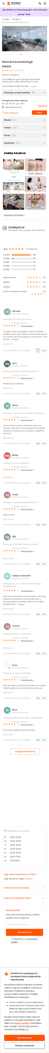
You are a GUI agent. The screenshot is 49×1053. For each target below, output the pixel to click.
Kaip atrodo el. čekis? (20, 876)
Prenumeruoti (24, 932)
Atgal (6, 19)
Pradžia (15, 19)
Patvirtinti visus (24, 1038)
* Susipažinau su (24, 940)
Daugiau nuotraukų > (14, 215)
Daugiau (34, 86)
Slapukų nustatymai (24, 1045)
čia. (27, 1029)
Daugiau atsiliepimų (25, 751)
